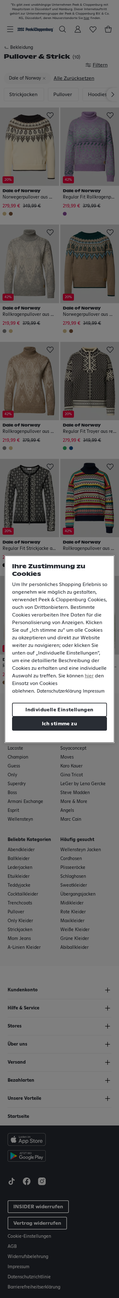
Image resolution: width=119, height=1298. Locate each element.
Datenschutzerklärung (59, 691)
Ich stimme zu (59, 723)
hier (89, 675)
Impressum (94, 691)
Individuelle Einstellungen (59, 709)
